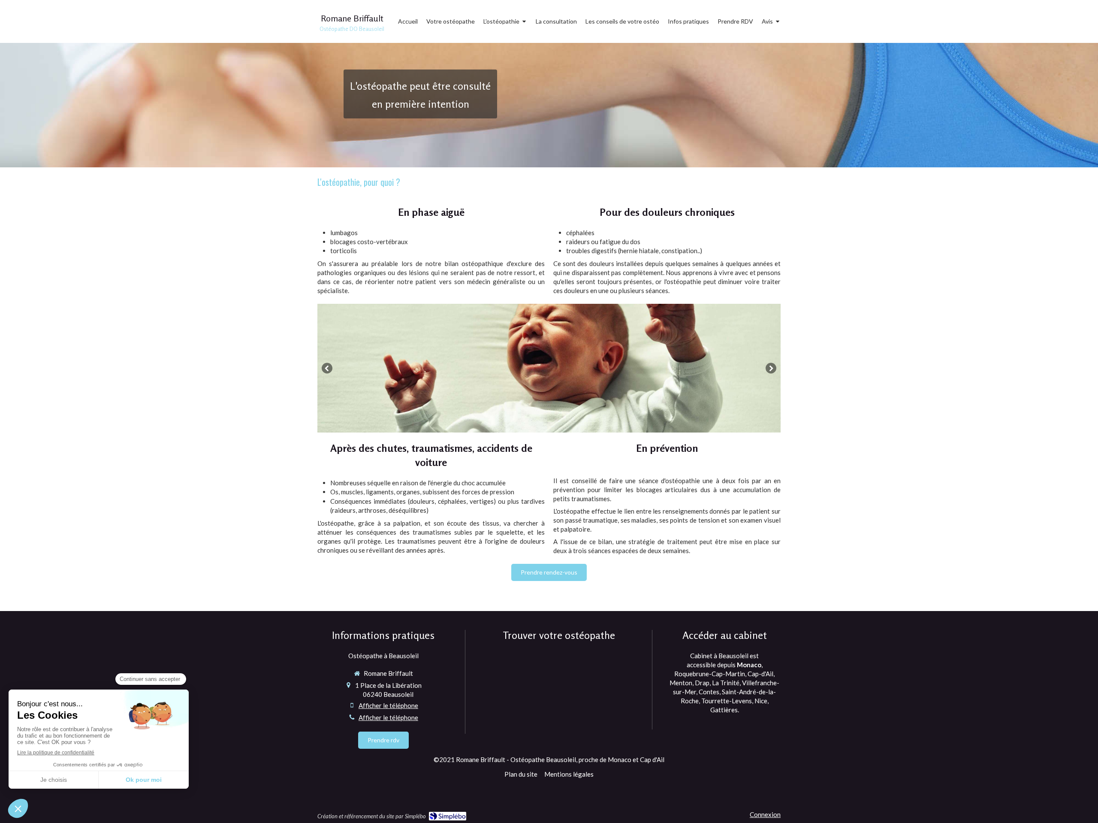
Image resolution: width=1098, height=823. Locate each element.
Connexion (765, 814)
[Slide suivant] (771, 368)
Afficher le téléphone (388, 705)
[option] (549, 368)
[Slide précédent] (327, 368)
